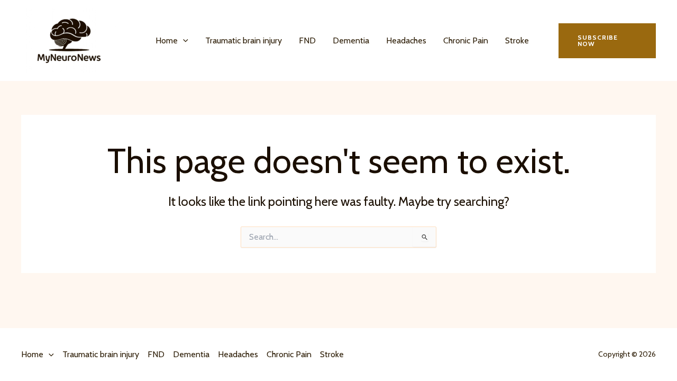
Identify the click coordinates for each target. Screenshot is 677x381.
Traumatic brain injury (243, 40)
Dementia (351, 40)
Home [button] (166, 40)
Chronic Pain (465, 40)
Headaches (406, 40)
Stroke (517, 40)
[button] (183, 40)
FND (307, 40)
